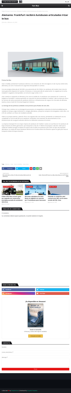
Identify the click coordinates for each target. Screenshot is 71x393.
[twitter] (52, 289)
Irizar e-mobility (18, 164)
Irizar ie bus (13, 11)
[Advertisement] (35, 38)
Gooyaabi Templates (32, 390)
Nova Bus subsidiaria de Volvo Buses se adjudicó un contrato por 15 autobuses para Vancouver (35, 198)
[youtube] (52, 293)
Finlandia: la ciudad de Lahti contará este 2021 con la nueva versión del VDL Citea (57, 198)
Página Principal (6, 11)
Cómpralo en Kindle (35, 336)
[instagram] (18, 293)
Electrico (7, 164)
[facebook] (18, 289)
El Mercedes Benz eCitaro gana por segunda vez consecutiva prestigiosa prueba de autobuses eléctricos (12, 199)
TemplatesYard (15, 390)
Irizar (12, 164)
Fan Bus (35, 6)
